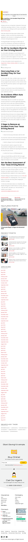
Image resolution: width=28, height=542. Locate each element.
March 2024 (3, 308)
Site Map (24, 533)
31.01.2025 (1, 217)
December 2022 (4, 337)
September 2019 (4, 411)
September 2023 (4, 320)
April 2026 (3, 274)
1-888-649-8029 (6, 520)
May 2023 (3, 327)
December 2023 (4, 314)
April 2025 (3, 289)
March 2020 (3, 401)
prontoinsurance (14, 431)
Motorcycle (3, 502)
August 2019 (4, 413)
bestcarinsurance (23, 427)
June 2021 (3, 371)
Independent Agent (19, 503)
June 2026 (3, 270)
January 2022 (4, 356)
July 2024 (3, 302)
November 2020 (4, 386)
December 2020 (4, 384)
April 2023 (3, 329)
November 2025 (4, 280)
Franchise (17, 502)
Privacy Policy (21, 531)
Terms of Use (14, 531)
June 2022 (3, 346)
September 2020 (4, 390)
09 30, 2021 (1, 15)
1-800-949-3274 (6, 516)
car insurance (4, 429)
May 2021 (3, 373)
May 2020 (3, 396)
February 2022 (4, 354)
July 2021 (3, 369)
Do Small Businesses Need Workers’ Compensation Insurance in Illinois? (17, 237)
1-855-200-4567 (6, 513)
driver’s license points (5, 30)
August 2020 (4, 392)
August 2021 (4, 367)
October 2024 (4, 297)
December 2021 (4, 358)
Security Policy (4, 533)
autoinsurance (14, 427)
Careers (16, 500)
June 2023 (3, 325)
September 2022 (4, 342)
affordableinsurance (5, 427)
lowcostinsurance (5, 431)
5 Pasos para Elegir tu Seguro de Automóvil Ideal (12, 228)
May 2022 (3, 348)
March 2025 (3, 291)
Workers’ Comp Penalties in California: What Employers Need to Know (17, 248)
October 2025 (4, 283)
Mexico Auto (4, 500)
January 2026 (4, 278)
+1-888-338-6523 (14, 485)
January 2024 (4, 312)
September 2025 (4, 285)
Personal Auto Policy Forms (15, 533)
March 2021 (3, 377)
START (23, 462)
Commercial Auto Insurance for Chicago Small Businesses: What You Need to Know (17, 243)
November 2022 (4, 339)
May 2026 (3, 272)
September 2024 (4, 299)
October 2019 (4, 409)
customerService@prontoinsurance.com (10, 191)
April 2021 (3, 375)
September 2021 (4, 365)
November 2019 (4, 407)
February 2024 (4, 310)
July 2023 (3, 323)
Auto (2, 497)
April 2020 (3, 398)
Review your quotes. (18, 465)
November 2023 (4, 316)
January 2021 (4, 382)
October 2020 (4, 388)
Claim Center (18, 497)
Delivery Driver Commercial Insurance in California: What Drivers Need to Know (17, 260)
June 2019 (3, 417)
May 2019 (3, 420)
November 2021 (4, 361)
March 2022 (3, 352)
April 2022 (3, 350)
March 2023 (3, 331)
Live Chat (4, 521)
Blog (16, 498)
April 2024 (3, 306)
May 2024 (3, 304)
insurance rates (21, 429)
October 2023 (4, 318)
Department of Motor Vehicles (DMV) (9, 63)
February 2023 (4, 333)
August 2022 (4, 344)
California (5, 12)
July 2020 (3, 394)
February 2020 (4, 403)
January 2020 (4, 405)
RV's (2, 503)
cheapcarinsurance (12, 429)
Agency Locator (6, 523)
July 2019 (3, 415)
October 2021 (4, 363)
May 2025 (3, 287)
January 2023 (4, 335)
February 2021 (4, 380)
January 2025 (4, 293)
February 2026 (4, 276)
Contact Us (7, 531)
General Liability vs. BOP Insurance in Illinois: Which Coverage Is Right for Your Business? (18, 254)
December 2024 (4, 295)
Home (2, 531)
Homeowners (4, 498)
